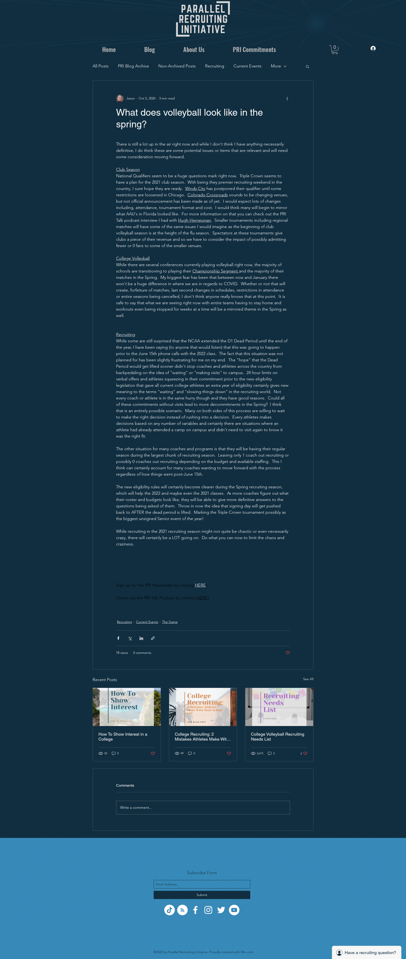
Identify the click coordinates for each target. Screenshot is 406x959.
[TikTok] (169, 910)
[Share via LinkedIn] (141, 638)
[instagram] (208, 910)
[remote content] (203, 565)
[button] (334, 49)
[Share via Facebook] (118, 638)
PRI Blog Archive (133, 66)
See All (308, 679)
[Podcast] (182, 910)
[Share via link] (153, 638)
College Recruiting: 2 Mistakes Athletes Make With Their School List (202, 737)
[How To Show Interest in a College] (127, 707)
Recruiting (214, 66)
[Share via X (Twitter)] (130, 638)
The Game (170, 622)
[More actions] (287, 98)
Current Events (248, 66)
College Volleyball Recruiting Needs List (277, 737)
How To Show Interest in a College (122, 737)
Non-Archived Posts (177, 66)
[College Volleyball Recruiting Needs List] (279, 707)
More (276, 66)
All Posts (101, 66)
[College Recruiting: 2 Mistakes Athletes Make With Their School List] (203, 707)
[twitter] (221, 910)
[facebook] (195, 910)
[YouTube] (234, 910)
